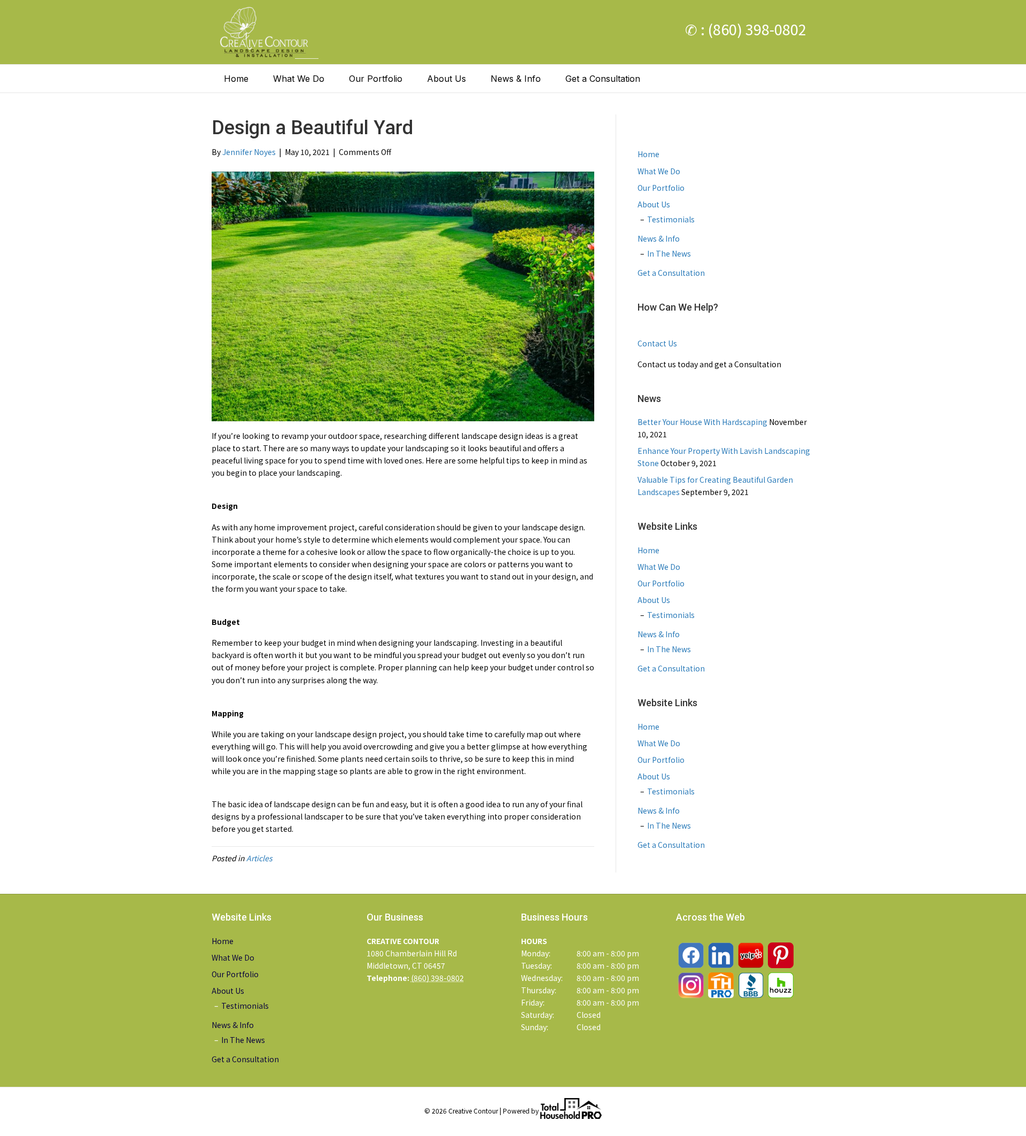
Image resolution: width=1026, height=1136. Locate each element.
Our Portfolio (375, 78)
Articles (259, 858)
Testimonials (671, 219)
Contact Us (657, 343)
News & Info (516, 78)
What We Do (298, 78)
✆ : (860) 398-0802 (745, 29)
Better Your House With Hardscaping (702, 421)
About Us (446, 78)
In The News (669, 253)
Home (236, 78)
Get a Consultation (602, 78)
